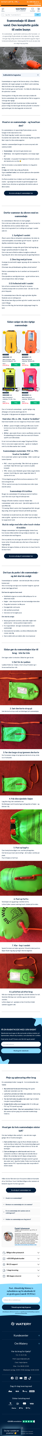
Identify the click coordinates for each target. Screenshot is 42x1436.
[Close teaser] (22, 1428)
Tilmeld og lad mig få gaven (21, 1307)
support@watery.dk (23, 1359)
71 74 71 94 (22, 1355)
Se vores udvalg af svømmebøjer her (21, 193)
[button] (11, 1432)
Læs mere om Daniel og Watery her (26, 1244)
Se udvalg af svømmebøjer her (21, 1190)
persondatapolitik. (22, 1313)
